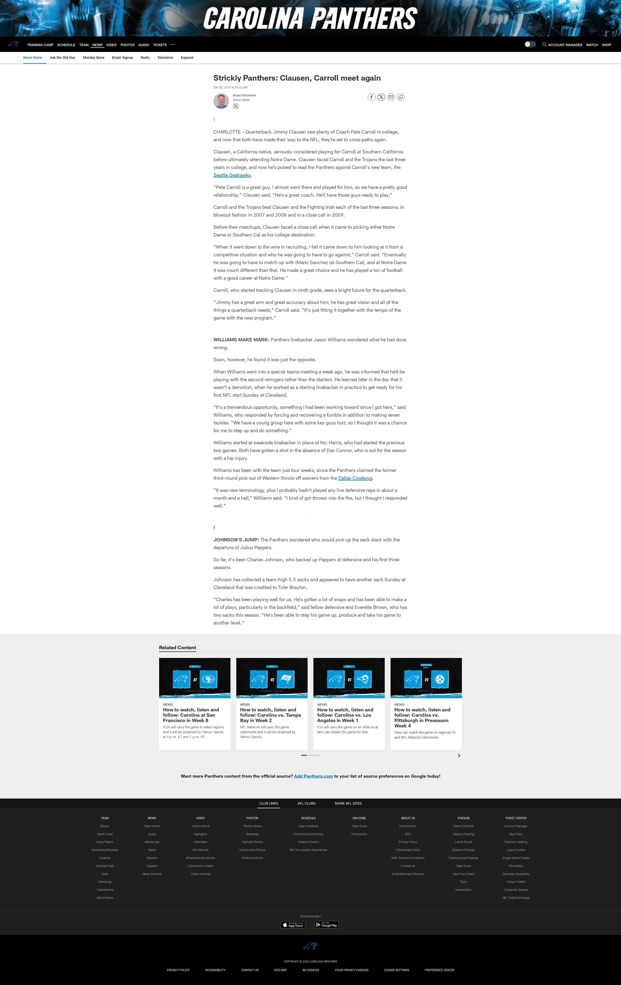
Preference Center (439, 970)
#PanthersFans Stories (200, 857)
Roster (105, 826)
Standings (105, 881)
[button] (304, 755)
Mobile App (152, 841)
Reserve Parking (463, 834)
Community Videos (200, 865)
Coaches (105, 857)
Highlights (200, 834)
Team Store (359, 826)
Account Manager (516, 826)
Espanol (152, 865)
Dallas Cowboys (355, 478)
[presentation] (460, 756)
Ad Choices (310, 970)
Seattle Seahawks (232, 175)
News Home (152, 826)
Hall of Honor (105, 897)
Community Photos (252, 849)
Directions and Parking (463, 857)
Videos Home (200, 826)
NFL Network (200, 849)
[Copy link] (401, 97)
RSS (408, 834)
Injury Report (105, 841)
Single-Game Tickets (516, 857)
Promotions (359, 834)
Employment (408, 826)
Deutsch (152, 857)
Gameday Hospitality (516, 874)
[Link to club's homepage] (13, 44)
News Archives (152, 874)
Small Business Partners (408, 874)
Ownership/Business (104, 849)
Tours (463, 881)
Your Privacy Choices (351, 970)
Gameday (252, 834)
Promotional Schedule (308, 834)
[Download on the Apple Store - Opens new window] (293, 925)
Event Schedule (463, 826)
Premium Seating (516, 841)
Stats (105, 874)
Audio (152, 834)
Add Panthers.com (313, 776)
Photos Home (252, 826)
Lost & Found (463, 841)
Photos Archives (252, 857)
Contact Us (408, 865)
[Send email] (391, 100)
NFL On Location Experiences (308, 849)
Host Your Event (463, 874)
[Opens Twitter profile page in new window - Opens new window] (236, 106)
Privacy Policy (408, 841)
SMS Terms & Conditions (408, 857)
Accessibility (463, 889)
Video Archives (200, 874)
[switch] (530, 44)
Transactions (105, 889)
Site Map (280, 970)
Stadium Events (308, 841)
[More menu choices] (173, 44)
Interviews (200, 841)
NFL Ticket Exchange (516, 897)
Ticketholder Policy (408, 849)
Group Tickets (516, 881)
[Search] (544, 44)
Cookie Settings (396, 970)
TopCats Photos (252, 841)
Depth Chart (105, 834)
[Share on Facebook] (372, 100)
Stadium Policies (463, 849)
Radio (152, 849)
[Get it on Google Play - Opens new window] (326, 927)
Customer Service (516, 889)
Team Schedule (309, 826)
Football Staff (105, 865)
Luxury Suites (516, 849)
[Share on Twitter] (381, 100)
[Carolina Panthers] (310, 947)
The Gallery (516, 865)
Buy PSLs (516, 834)
